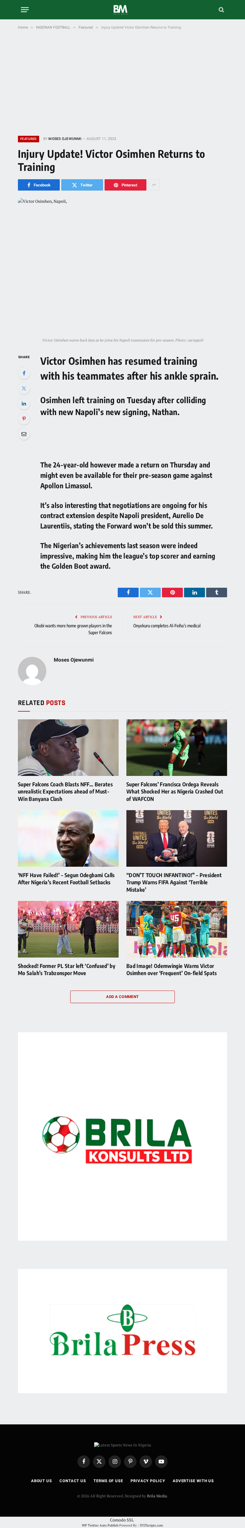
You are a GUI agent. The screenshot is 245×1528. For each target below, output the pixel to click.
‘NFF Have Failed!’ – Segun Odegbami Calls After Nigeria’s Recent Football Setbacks (66, 878)
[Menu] (25, 9)
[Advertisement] (122, 81)
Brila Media (157, 1496)
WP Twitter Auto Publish (100, 1525)
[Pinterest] (24, 419)
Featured (28, 139)
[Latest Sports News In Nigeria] (122, 9)
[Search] (221, 9)
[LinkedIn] (24, 403)
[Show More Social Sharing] (154, 185)
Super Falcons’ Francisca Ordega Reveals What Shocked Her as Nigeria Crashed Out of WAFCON (174, 791)
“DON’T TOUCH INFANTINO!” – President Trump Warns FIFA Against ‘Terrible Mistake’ (174, 882)
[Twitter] (24, 388)
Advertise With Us (193, 1481)
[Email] (24, 434)
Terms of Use (108, 1481)
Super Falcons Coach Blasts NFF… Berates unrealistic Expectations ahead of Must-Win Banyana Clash (65, 791)
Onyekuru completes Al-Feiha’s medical (166, 625)
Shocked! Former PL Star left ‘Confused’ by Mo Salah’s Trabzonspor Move (66, 969)
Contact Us (72, 1481)
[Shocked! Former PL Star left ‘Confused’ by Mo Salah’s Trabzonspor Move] (68, 929)
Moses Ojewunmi (64, 139)
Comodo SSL (122, 1520)
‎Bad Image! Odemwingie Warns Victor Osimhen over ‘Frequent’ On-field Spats (171, 969)
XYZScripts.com (151, 1525)
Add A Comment (122, 996)
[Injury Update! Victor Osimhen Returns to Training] (122, 266)
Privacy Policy (148, 1481)
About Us (41, 1481)
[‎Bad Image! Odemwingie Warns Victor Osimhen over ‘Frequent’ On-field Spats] (176, 929)
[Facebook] (24, 373)
